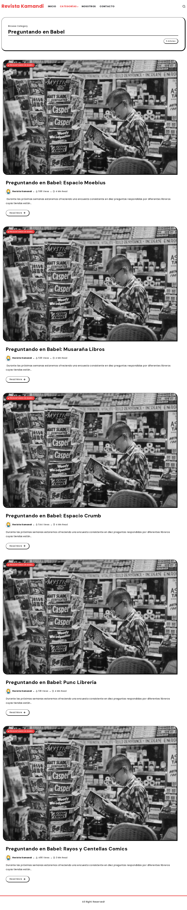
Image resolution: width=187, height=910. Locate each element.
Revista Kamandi (22, 6)
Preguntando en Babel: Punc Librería (51, 682)
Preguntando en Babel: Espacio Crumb (53, 516)
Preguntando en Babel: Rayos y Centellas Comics (66, 849)
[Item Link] (90, 117)
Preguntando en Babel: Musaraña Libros (55, 349)
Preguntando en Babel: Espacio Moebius (56, 182)
